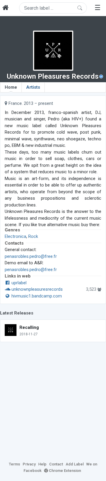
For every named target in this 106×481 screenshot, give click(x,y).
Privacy (29, 464)
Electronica (15, 236)
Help (42, 464)
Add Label (75, 464)
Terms (14, 464)
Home (11, 87)
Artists (33, 87)
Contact (56, 464)
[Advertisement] (53, 401)
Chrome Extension (64, 470)
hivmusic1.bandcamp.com (36, 296)
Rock (33, 236)
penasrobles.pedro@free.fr (31, 256)
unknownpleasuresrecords (36, 289)
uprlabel (18, 282)
